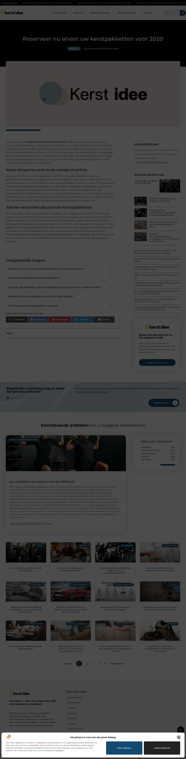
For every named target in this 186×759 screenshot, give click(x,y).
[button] (178, 737)
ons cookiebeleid (46, 750)
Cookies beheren (162, 748)
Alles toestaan (124, 748)
